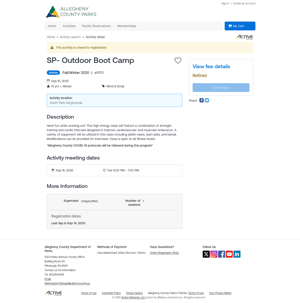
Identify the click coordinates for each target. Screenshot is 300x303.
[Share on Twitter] (207, 101)
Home (51, 37)
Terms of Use (196, 293)
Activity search (70, 37)
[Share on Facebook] (201, 101)
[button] (177, 60)
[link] (211, 66)
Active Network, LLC (133, 297)
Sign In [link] (226, 3)
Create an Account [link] (244, 3)
